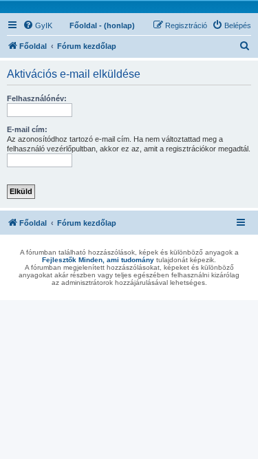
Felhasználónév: (37, 98)
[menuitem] (37, 25)
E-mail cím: (27, 129)
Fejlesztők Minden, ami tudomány (98, 260)
